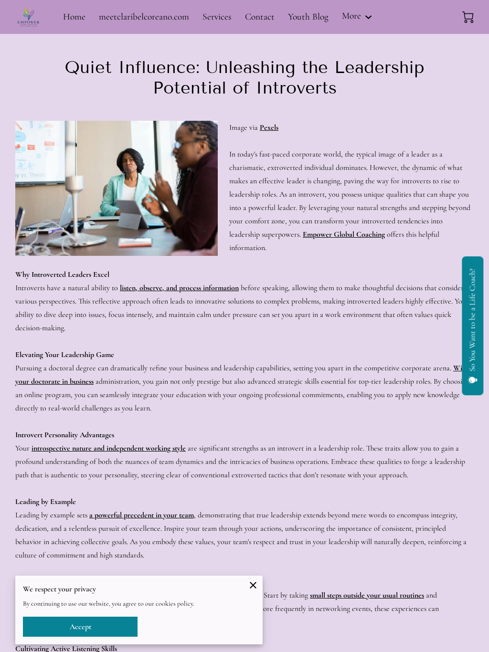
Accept (80, 626)
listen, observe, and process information (179, 288)
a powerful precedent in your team (141, 515)
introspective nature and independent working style (109, 448)
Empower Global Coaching (344, 234)
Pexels (269, 127)
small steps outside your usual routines (367, 595)
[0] (468, 17)
